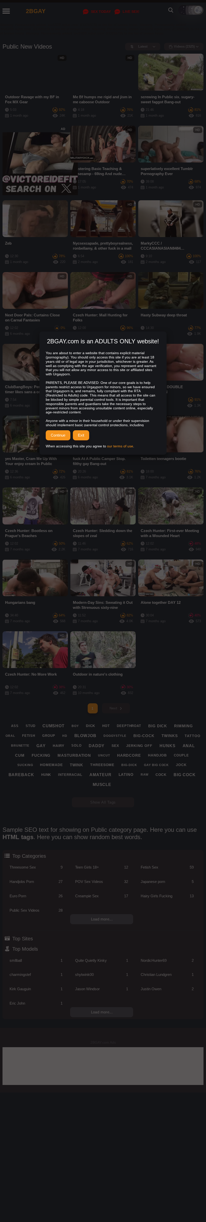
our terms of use (120, 446)
